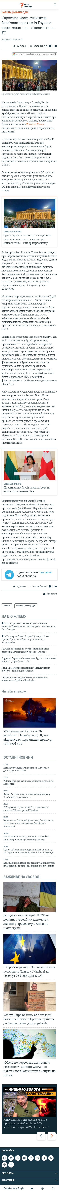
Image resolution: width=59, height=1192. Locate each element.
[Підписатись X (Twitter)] (17, 1158)
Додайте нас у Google (14, 1188)
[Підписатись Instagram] (31, 1158)
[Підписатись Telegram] (44, 1158)
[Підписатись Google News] (11, 1158)
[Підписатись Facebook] (4, 1158)
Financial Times (35, 124)
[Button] (19, 46)
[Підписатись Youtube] (24, 1158)
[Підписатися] (11, 1164)
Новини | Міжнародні (15, 12)
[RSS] (51, 1158)
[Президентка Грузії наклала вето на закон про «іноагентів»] (29, 465)
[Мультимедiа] (32, 1188)
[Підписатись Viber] (37, 1158)
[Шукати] (53, 1188)
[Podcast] (4, 1164)
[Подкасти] (42, 1188)
